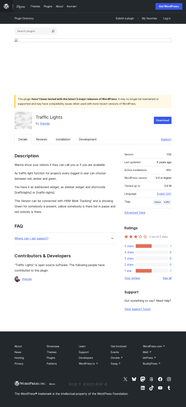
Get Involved (118, 346)
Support (166, 139)
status (157, 202)
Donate (117, 357)
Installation (63, 139)
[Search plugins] (53, 31)
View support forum (137, 309)
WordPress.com (154, 346)
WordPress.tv (88, 363)
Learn (82, 346)
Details (22, 139)
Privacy (19, 363)
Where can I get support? (31, 238)
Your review (132, 278)
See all (167, 278)
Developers (86, 357)
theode (45, 123)
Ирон (52, 383)
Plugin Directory (24, 18)
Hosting (19, 357)
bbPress (149, 357)
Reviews (41, 139)
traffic (167, 202)
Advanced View (134, 212)
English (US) (164, 193)
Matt (147, 352)
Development (88, 139)
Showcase (53, 346)
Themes (51, 352)
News (18, 352)
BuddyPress (152, 363)
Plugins (51, 357)
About (18, 346)
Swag (116, 363)
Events (115, 352)
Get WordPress (169, 6)
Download (162, 120)
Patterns (52, 363)
